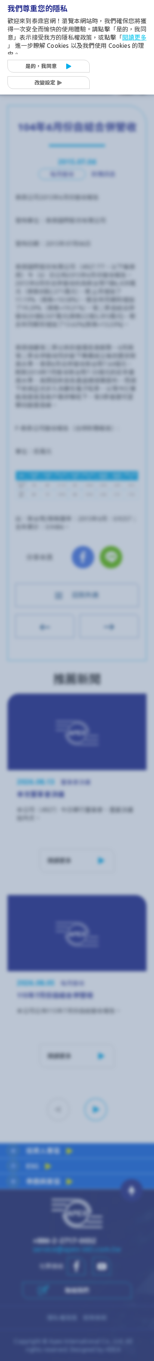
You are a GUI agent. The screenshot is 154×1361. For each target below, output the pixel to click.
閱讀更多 (134, 37)
